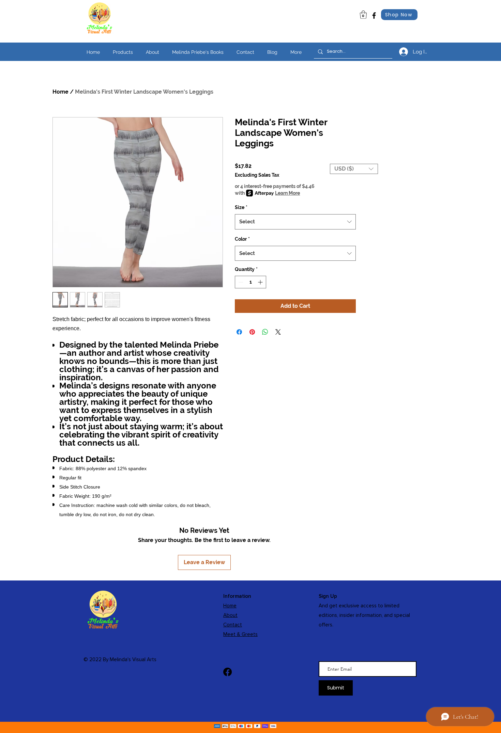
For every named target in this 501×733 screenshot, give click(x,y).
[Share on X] (278, 332)
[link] (363, 15)
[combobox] (295, 221)
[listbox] (354, 169)
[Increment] (261, 282)
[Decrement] (240, 282)
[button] (354, 169)
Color (242, 239)
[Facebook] (374, 15)
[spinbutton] (250, 282)
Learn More (287, 193)
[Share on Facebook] (239, 332)
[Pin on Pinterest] (252, 332)
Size (241, 207)
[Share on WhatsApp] (265, 332)
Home (60, 92)
